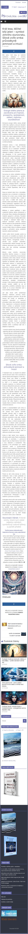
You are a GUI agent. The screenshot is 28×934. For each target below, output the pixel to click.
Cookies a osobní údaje (7, 901)
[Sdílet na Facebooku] (13, 51)
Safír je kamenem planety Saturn (14, 634)
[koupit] (10, 836)
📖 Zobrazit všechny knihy (9, 760)
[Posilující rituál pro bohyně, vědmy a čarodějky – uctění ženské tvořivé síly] (14, 645)
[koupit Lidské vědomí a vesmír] (8, 813)
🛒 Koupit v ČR (19, 730)
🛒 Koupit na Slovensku (8, 730)
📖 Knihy (23, 12)
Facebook (18, 2)
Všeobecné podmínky (6, 899)
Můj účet (3, 896)
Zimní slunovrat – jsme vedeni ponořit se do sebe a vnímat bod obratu (12, 684)
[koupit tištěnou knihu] (11, 732)
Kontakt (24, 2)
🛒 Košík (4, 7)
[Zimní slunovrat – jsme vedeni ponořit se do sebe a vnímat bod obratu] (14, 668)
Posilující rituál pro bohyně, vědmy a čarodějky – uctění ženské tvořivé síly (14, 660)
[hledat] (25, 721)
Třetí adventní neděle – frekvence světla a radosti (15, 626)
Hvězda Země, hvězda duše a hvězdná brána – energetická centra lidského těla (14, 708)
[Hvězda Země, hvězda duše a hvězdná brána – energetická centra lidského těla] (14, 692)
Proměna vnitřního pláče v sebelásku (10, 866)
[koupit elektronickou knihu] (11, 770)
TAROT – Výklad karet (19, 7)
